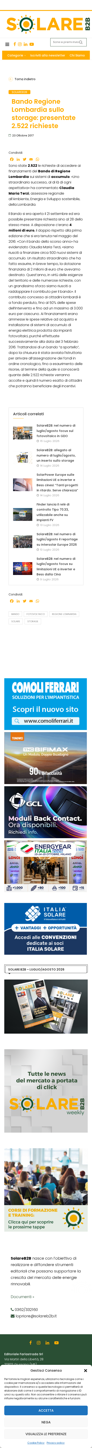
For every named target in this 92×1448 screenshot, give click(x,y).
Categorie (15, 55)
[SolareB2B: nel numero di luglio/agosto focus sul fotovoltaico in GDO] (22, 433)
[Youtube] (32, 44)
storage (32, 621)
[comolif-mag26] (45, 680)
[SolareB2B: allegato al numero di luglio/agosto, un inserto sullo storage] (22, 457)
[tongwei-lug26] (45, 734)
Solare (15, 621)
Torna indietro (25, 79)
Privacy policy (56, 1443)
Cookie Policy (36, 1443)
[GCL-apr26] (45, 788)
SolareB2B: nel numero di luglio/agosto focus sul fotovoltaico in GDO (56, 430)
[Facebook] (14, 44)
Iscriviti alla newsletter (47, 55)
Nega (46, 1422)
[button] (85, 1370)
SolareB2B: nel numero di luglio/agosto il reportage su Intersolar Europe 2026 (57, 539)
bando (15, 614)
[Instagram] (20, 44)
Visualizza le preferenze (46, 1434)
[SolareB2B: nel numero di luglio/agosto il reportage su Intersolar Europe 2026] (22, 541)
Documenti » (22, 1296)
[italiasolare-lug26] (45, 905)
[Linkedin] (25, 44)
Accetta (46, 1410)
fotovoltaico (36, 614)
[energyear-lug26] (45, 842)
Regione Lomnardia (64, 614)
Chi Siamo (77, 55)
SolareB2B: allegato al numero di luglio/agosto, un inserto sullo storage (56, 455)
